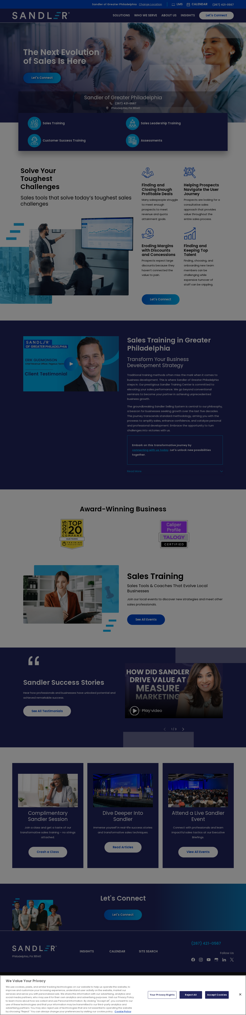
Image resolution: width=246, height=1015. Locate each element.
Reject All (190, 995)
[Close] (240, 994)
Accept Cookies (217, 995)
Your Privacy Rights (162, 995)
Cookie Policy (123, 1011)
